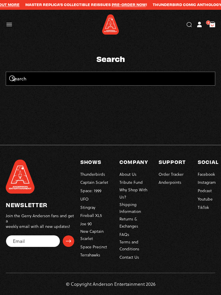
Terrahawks (90, 255)
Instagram (207, 182)
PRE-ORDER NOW (125, 4)
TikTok (203, 207)
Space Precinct (93, 247)
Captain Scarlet (94, 182)
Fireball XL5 (91, 215)
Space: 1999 (90, 191)
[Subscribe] (68, 241)
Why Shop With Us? (133, 193)
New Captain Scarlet (92, 234)
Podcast (205, 191)
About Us (127, 174)
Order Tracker (171, 174)
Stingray (87, 207)
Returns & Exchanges (128, 222)
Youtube (205, 199)
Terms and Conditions (129, 245)
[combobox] (110, 79)
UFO (84, 199)
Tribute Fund (131, 182)
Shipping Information (130, 208)
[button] (9, 24)
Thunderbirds (92, 174)
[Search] (12, 79)
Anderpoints (170, 182)
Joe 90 (86, 224)
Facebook (206, 174)
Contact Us (129, 257)
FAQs (124, 234)
